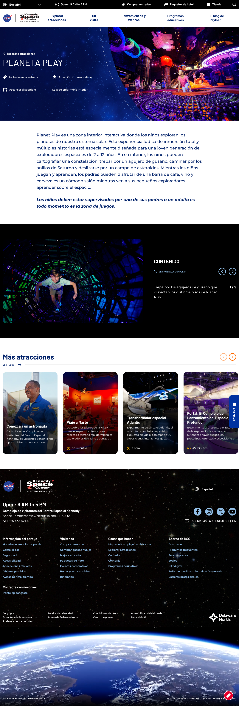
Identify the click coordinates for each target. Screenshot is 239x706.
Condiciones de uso (104, 613)
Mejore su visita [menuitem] (70, 555)
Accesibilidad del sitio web (146, 613)
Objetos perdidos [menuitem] (14, 571)
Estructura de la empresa (17, 617)
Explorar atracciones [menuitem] (122, 549)
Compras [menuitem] (114, 560)
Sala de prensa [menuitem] (178, 555)
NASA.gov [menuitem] (175, 566)
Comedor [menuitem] (114, 555)
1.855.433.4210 (17, 521)
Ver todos (8, 364)
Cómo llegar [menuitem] (11, 549)
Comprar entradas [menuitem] (72, 544)
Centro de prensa (103, 617)
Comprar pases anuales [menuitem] (75, 549)
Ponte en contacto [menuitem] (15, 593)
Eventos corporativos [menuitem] (74, 566)
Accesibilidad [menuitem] (12, 560)
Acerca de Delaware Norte (63, 617)
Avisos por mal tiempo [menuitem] (18, 577)
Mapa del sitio (139, 617)
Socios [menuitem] (172, 560)
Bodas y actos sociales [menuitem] (75, 571)
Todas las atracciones (21, 54)
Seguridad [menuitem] (10, 555)
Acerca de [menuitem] (175, 544)
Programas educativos (175, 18)
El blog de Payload (217, 18)
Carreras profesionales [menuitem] (183, 577)
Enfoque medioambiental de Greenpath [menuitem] (195, 571)
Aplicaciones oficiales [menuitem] (17, 566)
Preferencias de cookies (17, 621)
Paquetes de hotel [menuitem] (72, 560)
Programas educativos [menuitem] (123, 566)
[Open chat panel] (234, 411)
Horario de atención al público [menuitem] (23, 544)
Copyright (8, 613)
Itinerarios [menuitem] (67, 577)
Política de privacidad (60, 613)
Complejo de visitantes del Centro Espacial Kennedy (41, 511)
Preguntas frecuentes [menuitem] (183, 549)
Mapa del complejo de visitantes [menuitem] (130, 544)
